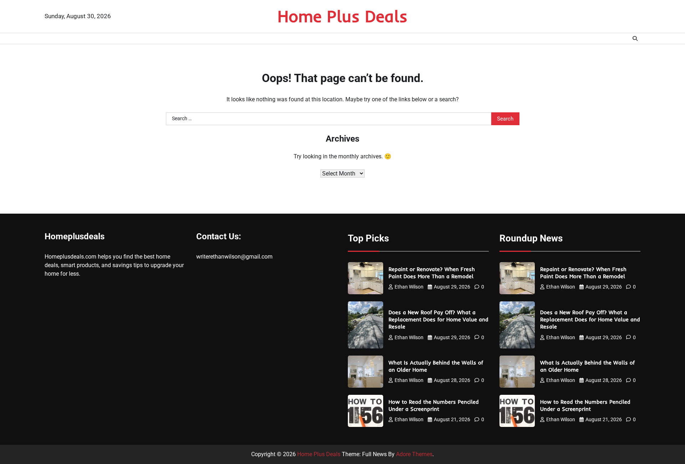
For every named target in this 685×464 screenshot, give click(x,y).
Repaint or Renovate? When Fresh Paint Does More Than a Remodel (432, 273)
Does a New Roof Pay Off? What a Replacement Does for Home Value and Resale (438, 319)
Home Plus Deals (342, 16)
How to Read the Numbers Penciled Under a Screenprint (434, 405)
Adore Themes (414, 454)
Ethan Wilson (409, 287)
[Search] (635, 38)
